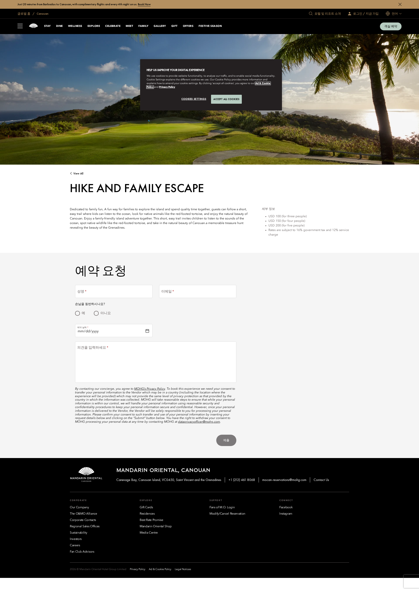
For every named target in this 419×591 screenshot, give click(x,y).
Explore (94, 26)
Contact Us (321, 479)
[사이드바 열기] (20, 26)
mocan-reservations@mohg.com (284, 479)
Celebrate (112, 26)
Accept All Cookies (226, 99)
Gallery (160, 26)
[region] (211, 85)
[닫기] (400, 4)
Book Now (144, 4)
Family (143, 26)
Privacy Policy (167, 87)
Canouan (42, 14)
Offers (188, 26)
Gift (174, 26)
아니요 (105, 313)
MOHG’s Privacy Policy (149, 388)
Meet (129, 26)
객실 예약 (390, 26)
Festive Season (210, 26)
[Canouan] (33, 26)
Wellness (75, 26)
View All (78, 173)
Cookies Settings (193, 98)
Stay (47, 26)
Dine (59, 26)
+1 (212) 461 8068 (241, 479)
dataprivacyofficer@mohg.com (199, 421)
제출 (226, 440)
